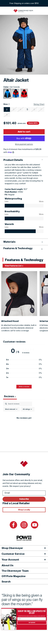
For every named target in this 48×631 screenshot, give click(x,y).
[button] (24, 160)
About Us (7, 565)
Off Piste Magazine (14, 576)
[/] (23, 11)
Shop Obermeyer (12, 548)
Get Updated (32, 622)
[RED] (24, 93)
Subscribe (24, 499)
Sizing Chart (39, 104)
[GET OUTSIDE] (7, 93)
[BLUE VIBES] (15, 93)
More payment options (24, 144)
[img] (14, 206)
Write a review (24, 386)
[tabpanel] (24, 424)
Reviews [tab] (10, 396)
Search (6, 581)
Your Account (10, 559)
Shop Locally (24, 510)
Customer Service (13, 553)
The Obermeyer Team (15, 570)
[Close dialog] (45, 610)
